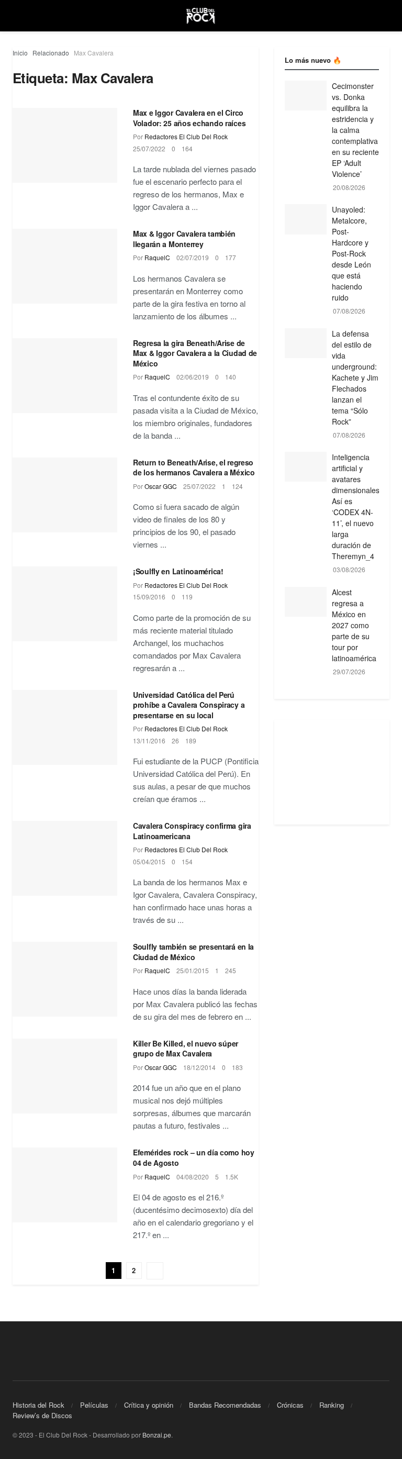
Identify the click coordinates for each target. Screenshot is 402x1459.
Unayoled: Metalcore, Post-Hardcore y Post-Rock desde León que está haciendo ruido (351, 253)
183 (237, 1067)
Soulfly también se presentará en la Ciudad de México (193, 951)
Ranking (331, 1405)
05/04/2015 (149, 861)
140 (230, 376)
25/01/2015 (192, 970)
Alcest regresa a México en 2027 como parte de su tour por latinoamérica (354, 625)
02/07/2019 (192, 257)
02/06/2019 (192, 376)
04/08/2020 (192, 1176)
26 (175, 740)
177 (230, 257)
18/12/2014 (199, 1067)
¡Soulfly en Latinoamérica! (178, 571)
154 (187, 861)
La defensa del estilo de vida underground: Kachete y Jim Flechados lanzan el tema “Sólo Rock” (355, 377)
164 (187, 148)
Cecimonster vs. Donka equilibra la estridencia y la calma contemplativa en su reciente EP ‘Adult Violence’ (355, 130)
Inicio (20, 52)
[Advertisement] (331, 772)
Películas (94, 1405)
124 (237, 486)
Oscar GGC (160, 486)
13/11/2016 (149, 740)
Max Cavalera (94, 52)
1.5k (231, 1176)
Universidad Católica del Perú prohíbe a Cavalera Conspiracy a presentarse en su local (188, 704)
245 (230, 970)
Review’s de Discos (42, 1415)
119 (187, 596)
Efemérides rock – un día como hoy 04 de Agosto (193, 1157)
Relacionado (50, 52)
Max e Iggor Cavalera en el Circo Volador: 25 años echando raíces (189, 117)
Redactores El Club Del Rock (186, 136)
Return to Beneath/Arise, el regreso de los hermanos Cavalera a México (194, 467)
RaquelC (157, 257)
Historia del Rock (38, 1405)
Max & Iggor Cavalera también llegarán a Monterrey (184, 238)
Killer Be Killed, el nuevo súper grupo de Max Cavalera (185, 1048)
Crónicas (290, 1405)
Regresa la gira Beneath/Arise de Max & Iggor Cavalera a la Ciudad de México (195, 353)
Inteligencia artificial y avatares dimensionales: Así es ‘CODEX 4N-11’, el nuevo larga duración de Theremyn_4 (357, 506)
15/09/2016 (149, 596)
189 (190, 740)
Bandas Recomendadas (225, 1405)
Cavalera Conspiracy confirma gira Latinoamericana (192, 830)
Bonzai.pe (156, 1434)
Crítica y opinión (148, 1405)
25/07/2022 (149, 148)
